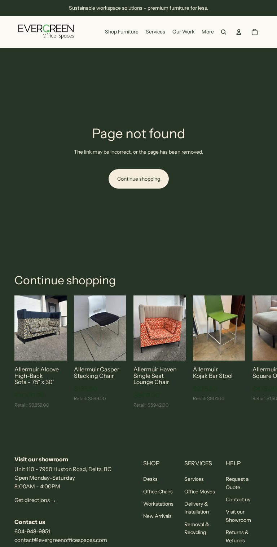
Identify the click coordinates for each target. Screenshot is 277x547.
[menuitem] (207, 32)
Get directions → (35, 500)
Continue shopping (138, 179)
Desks (150, 479)
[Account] (239, 32)
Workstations (158, 504)
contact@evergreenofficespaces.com (60, 540)
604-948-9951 (32, 531)
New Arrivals (157, 516)
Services (194, 479)
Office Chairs (158, 491)
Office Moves (199, 491)
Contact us (238, 499)
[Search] (224, 32)
